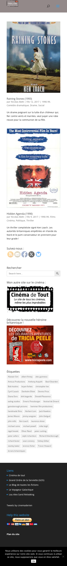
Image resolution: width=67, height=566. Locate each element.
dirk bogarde (26, 396)
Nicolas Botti (17, 101)
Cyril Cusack (13, 391)
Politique (20, 220)
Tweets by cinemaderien (19, 505)
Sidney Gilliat (43, 441)
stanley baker (14, 446)
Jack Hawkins (44, 411)
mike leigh (43, 426)
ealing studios (14, 401)
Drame (33, 105)
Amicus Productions (16, 381)
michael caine (14, 426)
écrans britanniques (16, 451)
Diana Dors (13, 396)
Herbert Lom (30, 411)
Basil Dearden (51, 381)
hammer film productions (42, 406)
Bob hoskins (13, 386)
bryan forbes (27, 386)
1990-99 (46, 101)
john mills (12, 421)
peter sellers (13, 436)
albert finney (27, 376)
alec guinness (41, 376)
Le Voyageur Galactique (21, 489)
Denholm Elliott (28, 391)
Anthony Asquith (35, 381)
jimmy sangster (29, 416)
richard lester (14, 441)
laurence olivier (38, 421)
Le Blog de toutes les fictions (23, 484)
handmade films (15, 411)
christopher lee (42, 386)
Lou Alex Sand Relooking (21, 494)
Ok (33, 561)
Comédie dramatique (18, 105)
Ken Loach (23, 421)
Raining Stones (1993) (19, 98)
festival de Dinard (51, 401)
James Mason (14, 416)
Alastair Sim (13, 376)
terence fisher (29, 446)
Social (41, 105)
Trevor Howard (44, 446)
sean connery (28, 441)
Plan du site (13, 534)
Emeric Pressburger (31, 401)
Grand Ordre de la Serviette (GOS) (26, 480)
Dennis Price (43, 391)
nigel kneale (13, 431)
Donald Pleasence (43, 396)
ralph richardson (29, 436)
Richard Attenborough (48, 436)
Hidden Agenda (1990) (20, 213)
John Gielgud (44, 416)
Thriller (30, 220)
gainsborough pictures (17, 406)
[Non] (63, 556)
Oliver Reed (26, 431)
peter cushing (40, 431)
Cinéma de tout (17, 475)
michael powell (29, 426)
